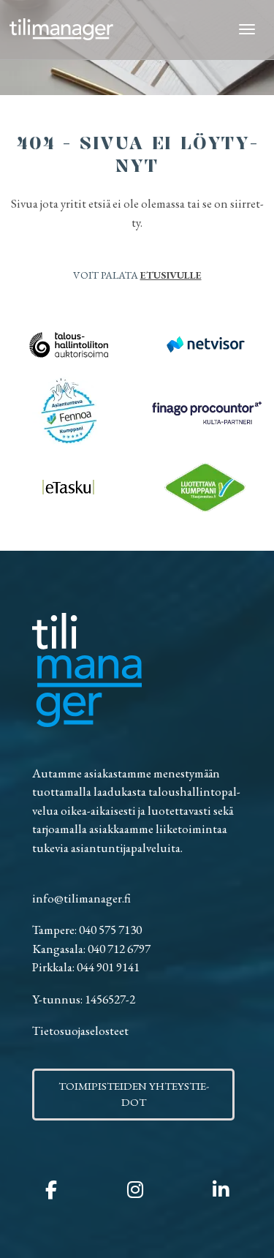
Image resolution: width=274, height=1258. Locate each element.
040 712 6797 (119, 949)
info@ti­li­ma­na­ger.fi (81, 898)
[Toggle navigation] (247, 30)
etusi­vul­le (171, 275)
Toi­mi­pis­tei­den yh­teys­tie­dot (133, 1094)
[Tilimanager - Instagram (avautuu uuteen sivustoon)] (135, 1190)
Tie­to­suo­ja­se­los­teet (80, 1030)
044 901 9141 (108, 967)
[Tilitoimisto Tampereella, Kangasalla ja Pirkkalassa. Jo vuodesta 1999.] (61, 30)
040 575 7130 (110, 930)
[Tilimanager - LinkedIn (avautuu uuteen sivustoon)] (220, 1190)
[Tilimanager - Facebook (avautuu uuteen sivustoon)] (51, 1190)
